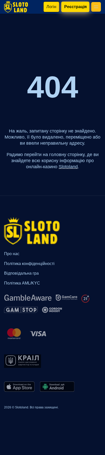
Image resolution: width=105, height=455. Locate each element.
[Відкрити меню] (96, 7)
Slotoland (68, 166)
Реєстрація (75, 7)
